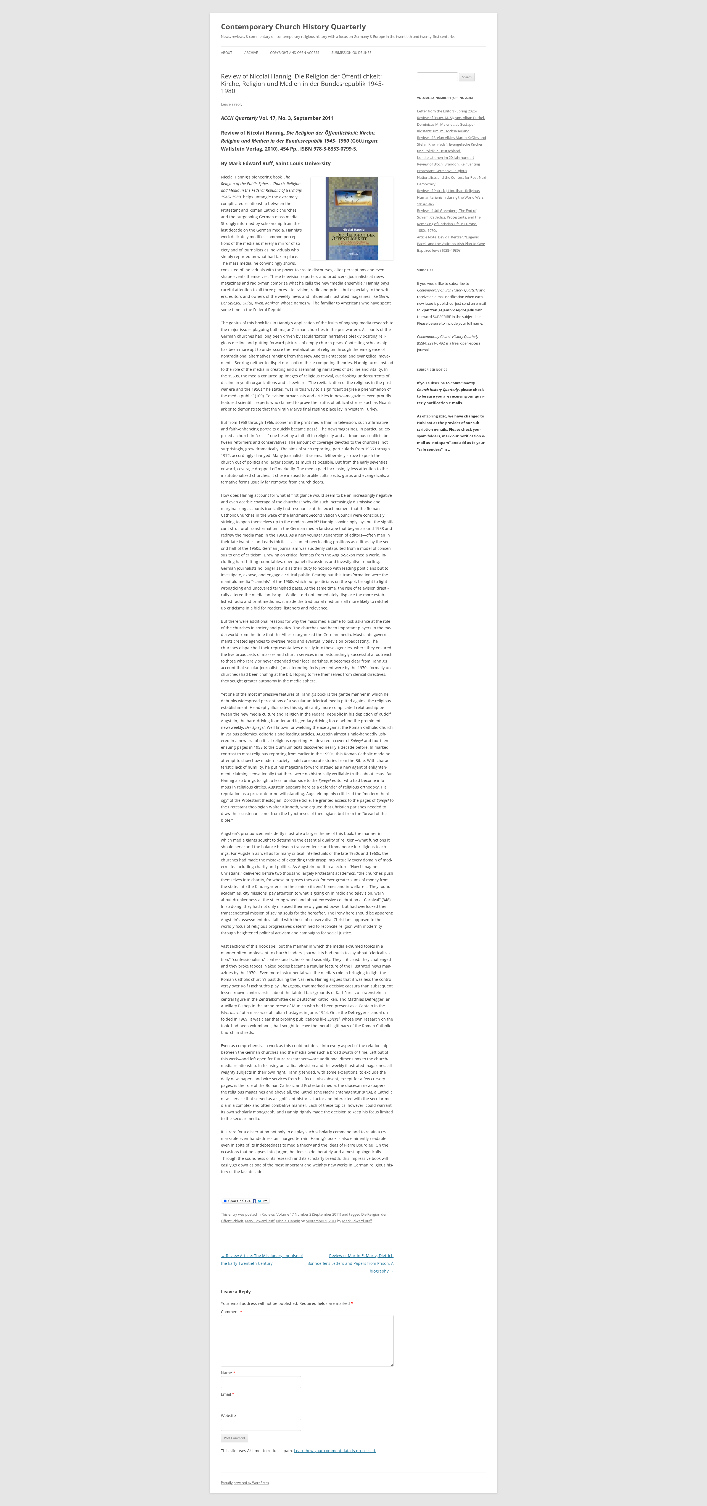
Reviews (268, 1214)
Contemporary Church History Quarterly (293, 26)
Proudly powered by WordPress (245, 1482)
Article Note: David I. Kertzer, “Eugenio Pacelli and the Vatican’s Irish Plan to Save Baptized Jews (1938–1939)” (451, 244)
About (226, 52)
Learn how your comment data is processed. (335, 1450)
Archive (251, 52)
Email (227, 1394)
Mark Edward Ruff (260, 1220)
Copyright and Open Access (294, 52)
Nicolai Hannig (288, 1220)
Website (228, 1415)
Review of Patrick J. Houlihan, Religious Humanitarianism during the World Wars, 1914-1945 (450, 197)
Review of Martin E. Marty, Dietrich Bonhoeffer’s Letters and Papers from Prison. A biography (350, 1263)
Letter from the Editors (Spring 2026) (447, 111)
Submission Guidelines (351, 52)
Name (228, 1372)
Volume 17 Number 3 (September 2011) (308, 1214)
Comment (231, 1311)
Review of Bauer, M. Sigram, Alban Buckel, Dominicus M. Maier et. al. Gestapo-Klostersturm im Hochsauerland (451, 124)
